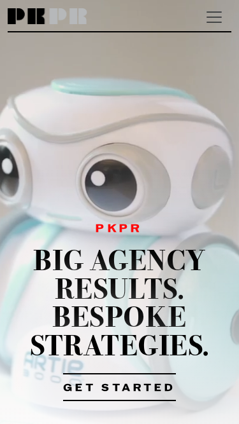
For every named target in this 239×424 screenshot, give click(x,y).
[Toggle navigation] (214, 17)
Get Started (119, 388)
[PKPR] (47, 17)
